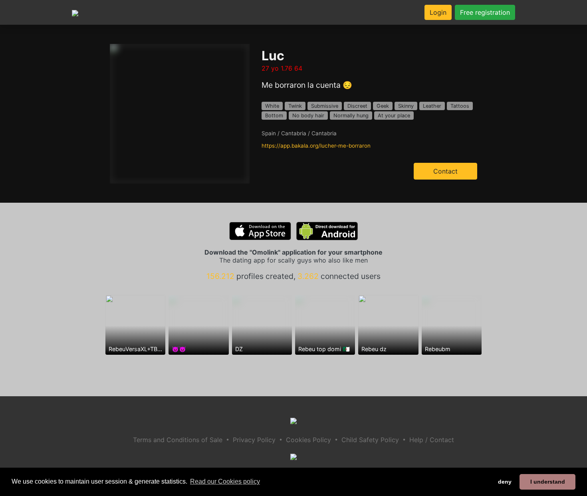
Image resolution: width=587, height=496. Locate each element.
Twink (295, 106)
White (272, 106)
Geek (383, 106)
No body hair (308, 116)
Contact (445, 171)
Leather (432, 106)
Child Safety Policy (370, 440)
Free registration (485, 12)
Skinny (406, 106)
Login (438, 12)
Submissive (324, 106)
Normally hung (351, 116)
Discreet (357, 106)
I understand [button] (547, 481)
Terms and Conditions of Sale (177, 440)
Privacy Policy (254, 440)
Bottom (274, 116)
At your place (394, 116)
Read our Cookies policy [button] (225, 481)
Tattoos (459, 106)
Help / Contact (431, 440)
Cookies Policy (308, 440)
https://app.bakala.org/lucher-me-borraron (316, 145)
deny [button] (505, 481)
